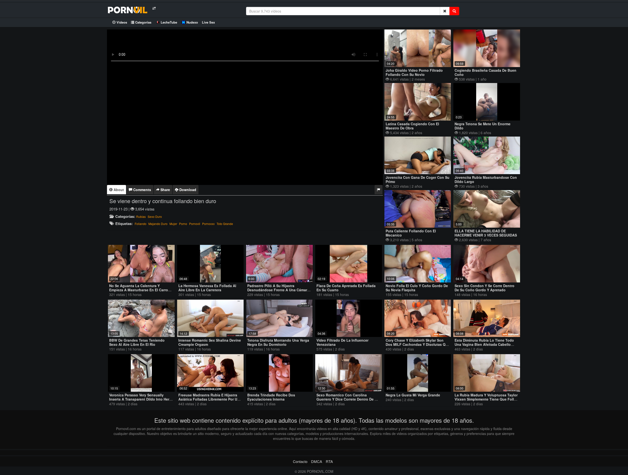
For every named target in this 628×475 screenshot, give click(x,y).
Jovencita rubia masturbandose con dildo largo (486, 179)
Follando (140, 224)
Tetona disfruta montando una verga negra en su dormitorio (278, 342)
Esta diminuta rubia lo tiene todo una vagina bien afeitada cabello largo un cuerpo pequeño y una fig (485, 344)
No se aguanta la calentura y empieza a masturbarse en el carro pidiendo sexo (138, 289)
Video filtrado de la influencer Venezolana (342, 342)
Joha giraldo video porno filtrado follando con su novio (414, 72)
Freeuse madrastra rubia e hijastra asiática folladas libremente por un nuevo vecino (208, 399)
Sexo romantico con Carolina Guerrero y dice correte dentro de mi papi (347, 399)
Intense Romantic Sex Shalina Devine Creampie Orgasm (209, 342)
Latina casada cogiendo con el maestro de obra (412, 125)
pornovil (194, 224)
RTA (329, 461)
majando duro (158, 224)
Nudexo (192, 22)
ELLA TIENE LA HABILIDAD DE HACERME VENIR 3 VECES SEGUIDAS (486, 233)
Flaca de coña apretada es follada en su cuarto (346, 287)
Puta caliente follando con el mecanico (411, 233)
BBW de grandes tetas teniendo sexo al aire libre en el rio (137, 342)
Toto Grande (225, 224)
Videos (121, 22)
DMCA (316, 461)
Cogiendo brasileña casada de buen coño (485, 72)
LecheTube (169, 22)
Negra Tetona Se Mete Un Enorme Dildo (482, 125)
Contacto (300, 461)
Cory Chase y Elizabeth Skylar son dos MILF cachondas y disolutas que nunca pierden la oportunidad (418, 344)
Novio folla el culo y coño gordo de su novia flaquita (417, 287)
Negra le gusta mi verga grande (413, 394)
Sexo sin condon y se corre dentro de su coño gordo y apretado (484, 287)
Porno (183, 224)
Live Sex (208, 22)
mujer (173, 224)
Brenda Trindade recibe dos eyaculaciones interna (271, 397)
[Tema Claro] (154, 8)
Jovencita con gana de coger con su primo (417, 179)
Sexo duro (155, 216)
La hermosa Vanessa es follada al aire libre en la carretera (207, 287)
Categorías (142, 22)
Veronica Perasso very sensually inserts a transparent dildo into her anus (139, 399)
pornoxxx (208, 224)
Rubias (141, 216)
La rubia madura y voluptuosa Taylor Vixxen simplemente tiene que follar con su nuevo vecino (486, 399)
